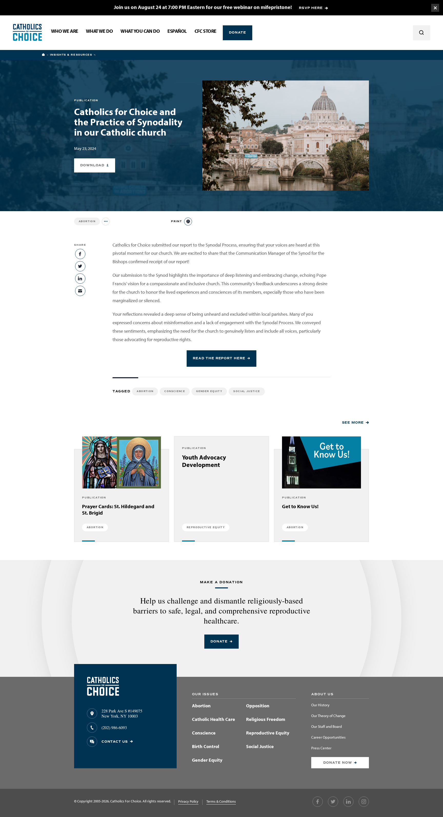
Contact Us (115, 742)
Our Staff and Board (326, 726)
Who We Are (64, 31)
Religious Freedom (265, 719)
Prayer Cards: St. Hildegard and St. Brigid (118, 509)
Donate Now (337, 763)
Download (92, 165)
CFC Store (205, 31)
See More (353, 423)
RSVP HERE (311, 8)
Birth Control (205, 746)
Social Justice (246, 391)
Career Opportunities (328, 737)
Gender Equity (209, 391)
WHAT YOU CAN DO (140, 31)
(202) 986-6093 (114, 727)
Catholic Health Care (213, 719)
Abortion (87, 221)
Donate (237, 32)
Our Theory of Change (328, 716)
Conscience (174, 391)
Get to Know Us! (300, 506)
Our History (320, 705)
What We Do (99, 31)
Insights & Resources (71, 54)
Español (177, 31)
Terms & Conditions (221, 801)
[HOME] (43, 55)
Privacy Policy (188, 801)
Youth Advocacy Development (204, 461)
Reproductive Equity (267, 733)
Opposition (257, 706)
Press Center (321, 748)
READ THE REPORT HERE (219, 358)
